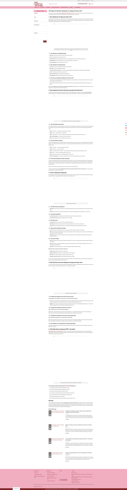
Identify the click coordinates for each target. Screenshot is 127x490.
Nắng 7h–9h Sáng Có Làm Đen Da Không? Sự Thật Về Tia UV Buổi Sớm (78, 425)
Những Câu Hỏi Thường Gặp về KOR (39, 477)
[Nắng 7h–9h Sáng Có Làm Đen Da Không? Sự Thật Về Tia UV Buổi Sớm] (56, 425)
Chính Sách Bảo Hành (50, 476)
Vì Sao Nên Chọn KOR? (38, 474)
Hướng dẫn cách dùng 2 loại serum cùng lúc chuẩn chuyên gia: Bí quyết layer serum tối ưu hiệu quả (78, 411)
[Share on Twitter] (62, 480)
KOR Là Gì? (36, 472)
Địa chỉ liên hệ (36, 24)
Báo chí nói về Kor (55, 7)
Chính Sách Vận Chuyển (51, 472)
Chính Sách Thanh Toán (51, 480)
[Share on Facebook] (60, 480)
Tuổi (35, 17)
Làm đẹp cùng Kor (64, 7)
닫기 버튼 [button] (80, 489)
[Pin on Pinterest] (66, 480)
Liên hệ (92, 0)
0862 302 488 (84, 3)
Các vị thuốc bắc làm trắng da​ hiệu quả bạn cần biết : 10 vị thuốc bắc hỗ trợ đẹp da (79, 439)
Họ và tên (36, 13)
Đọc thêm (67, 419)
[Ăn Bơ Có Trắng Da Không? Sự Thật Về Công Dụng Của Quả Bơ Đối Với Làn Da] (56, 453)
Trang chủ (37, 7)
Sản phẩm (48, 7)
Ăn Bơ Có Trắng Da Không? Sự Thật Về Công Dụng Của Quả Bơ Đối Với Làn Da (78, 453)
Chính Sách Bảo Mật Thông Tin (52, 474)
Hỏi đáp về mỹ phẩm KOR (86, 0)
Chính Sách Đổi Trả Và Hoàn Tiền (51, 479)
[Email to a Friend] (64, 480)
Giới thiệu (78, 0)
